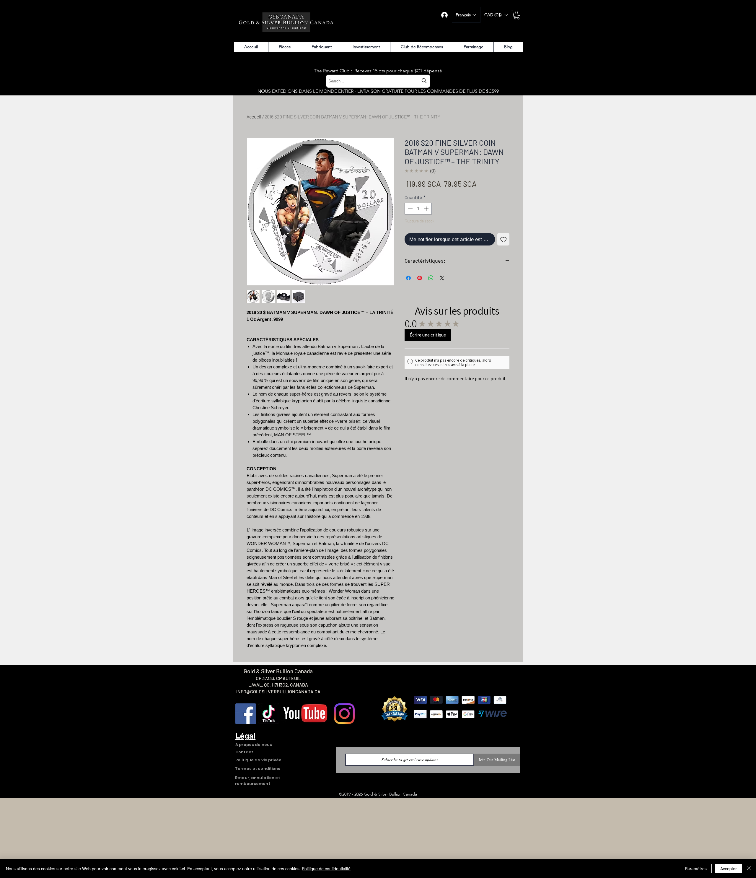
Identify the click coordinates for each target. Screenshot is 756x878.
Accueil (254, 116)
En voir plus (447, 655)
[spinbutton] (418, 208)
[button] (496, 15)
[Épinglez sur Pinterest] (419, 278)
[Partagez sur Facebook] (408, 278)
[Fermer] (748, 868)
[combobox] (378, 81)
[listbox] (496, 15)
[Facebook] (245, 794)
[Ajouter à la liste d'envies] (503, 239)
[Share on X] (442, 278)
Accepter (728, 869)
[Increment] (427, 208)
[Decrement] (409, 208)
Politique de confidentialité (326, 869)
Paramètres (696, 869)
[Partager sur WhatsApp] (430, 278)
